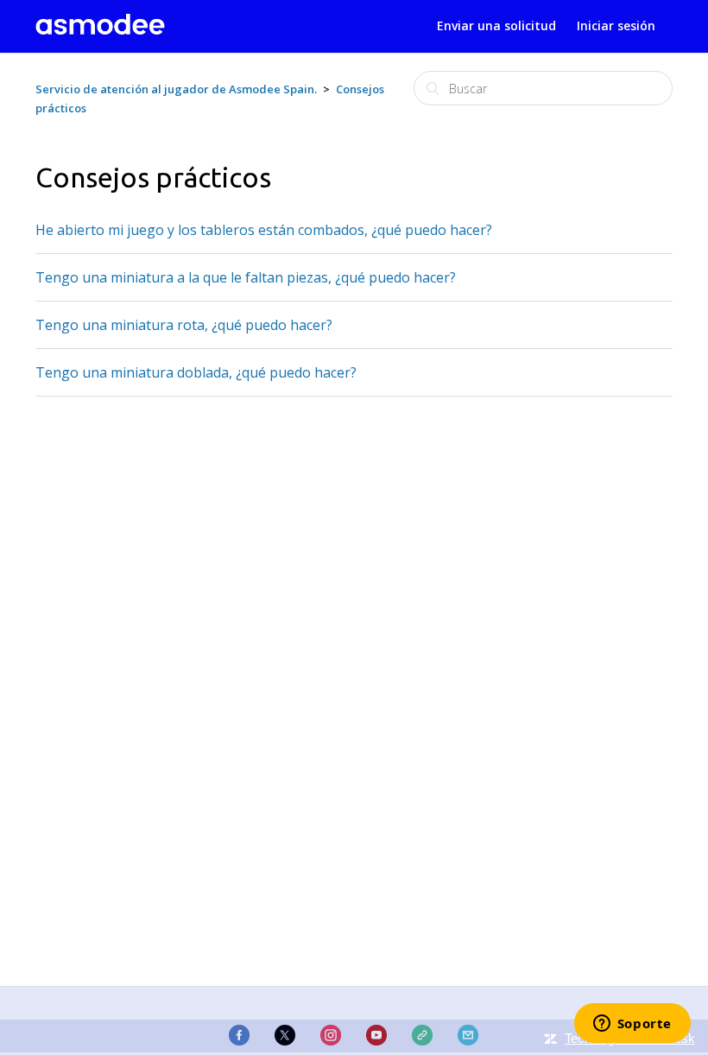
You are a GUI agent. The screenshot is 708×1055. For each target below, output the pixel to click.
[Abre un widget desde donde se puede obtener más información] (632, 1024)
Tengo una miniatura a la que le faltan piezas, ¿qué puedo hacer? (245, 277)
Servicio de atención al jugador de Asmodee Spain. (176, 89)
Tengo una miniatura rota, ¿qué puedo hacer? (183, 324)
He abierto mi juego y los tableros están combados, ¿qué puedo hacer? (263, 229)
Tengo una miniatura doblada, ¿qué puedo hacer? (196, 372)
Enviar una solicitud (496, 25)
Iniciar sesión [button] (616, 25)
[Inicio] (100, 29)
